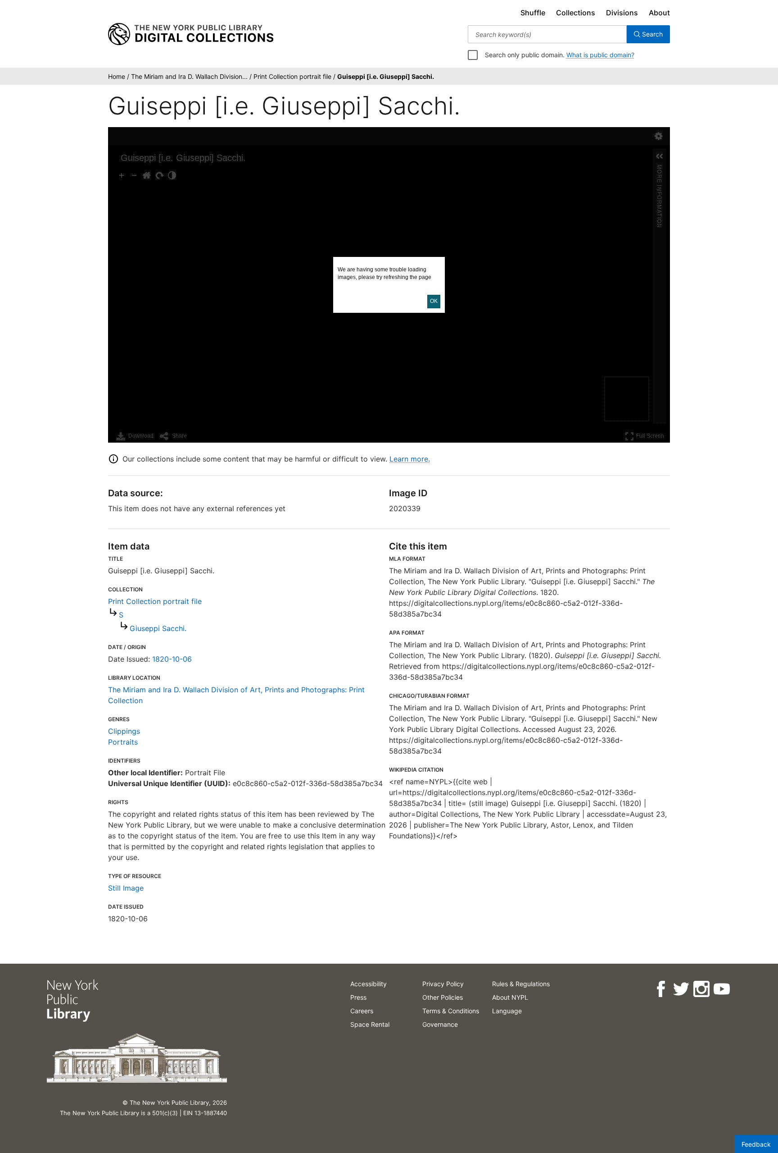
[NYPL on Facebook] (660, 989)
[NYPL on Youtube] (721, 989)
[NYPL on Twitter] (681, 989)
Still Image (126, 887)
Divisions (622, 12)
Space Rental (369, 1024)
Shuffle (532, 12)
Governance (440, 1024)
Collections (575, 12)
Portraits (123, 741)
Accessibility (368, 984)
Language (507, 1011)
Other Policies (442, 997)
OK (434, 301)
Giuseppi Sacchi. (158, 628)
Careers (361, 1011)
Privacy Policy (443, 984)
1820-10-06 (172, 658)
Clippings (124, 731)
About (659, 12)
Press (358, 997)
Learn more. (409, 458)
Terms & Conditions (450, 1011)
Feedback (756, 1144)
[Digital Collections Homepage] (190, 34)
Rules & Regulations (521, 984)
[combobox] (547, 34)
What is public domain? (600, 55)
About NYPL (510, 997)
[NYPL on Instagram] (701, 989)
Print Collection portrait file (155, 601)
